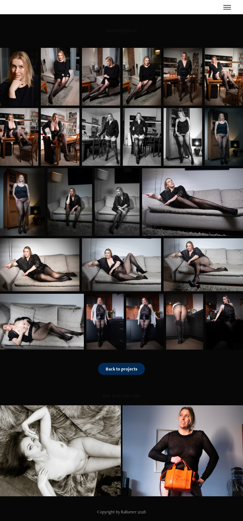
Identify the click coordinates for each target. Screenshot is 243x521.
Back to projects (121, 369)
